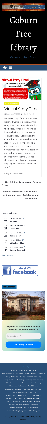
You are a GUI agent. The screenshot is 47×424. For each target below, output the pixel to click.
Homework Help (11, 398)
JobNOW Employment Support (30, 398)
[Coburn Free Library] (5, 68)
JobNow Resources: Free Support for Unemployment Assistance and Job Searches (21, 195)
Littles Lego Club (17, 243)
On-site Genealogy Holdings (19, 404)
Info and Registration (31, 407)
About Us (14, 370)
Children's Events (11, 103)
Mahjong (13, 221)
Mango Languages (13, 401)
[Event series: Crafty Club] (24, 226)
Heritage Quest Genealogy (31, 401)
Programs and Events (19, 392)
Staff (34, 370)
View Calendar (7, 255)
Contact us (41, 373)
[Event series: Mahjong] (23, 218)
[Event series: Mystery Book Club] (24, 247)
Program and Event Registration (17, 395)
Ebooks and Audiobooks (17, 386)
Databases (34, 404)
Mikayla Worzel (28, 114)
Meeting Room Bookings (34, 380)
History (33, 373)
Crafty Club (14, 228)
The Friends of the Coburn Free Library (15, 373)
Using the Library (12, 377)
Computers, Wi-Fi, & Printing (14, 380)
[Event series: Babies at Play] (24, 233)
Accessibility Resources (13, 389)
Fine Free (9, 383)
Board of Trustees (25, 370)
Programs (32, 392)
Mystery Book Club (17, 250)
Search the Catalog (34, 383)
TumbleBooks (33, 386)
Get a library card (34, 411)
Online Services (36, 395)
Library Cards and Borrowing (30, 377)
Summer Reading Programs (17, 411)
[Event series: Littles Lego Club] (23, 240)
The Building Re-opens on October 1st (23, 184)
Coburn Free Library (23, 34)
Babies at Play (15, 236)
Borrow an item (20, 383)
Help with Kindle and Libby (32, 389)
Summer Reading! (15, 407)
